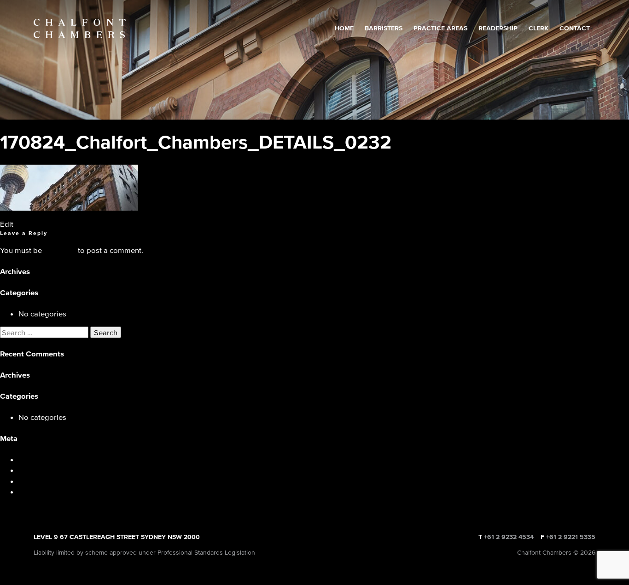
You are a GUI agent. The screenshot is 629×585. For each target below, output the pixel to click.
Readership (498, 28)
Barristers (383, 28)
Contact (574, 28)
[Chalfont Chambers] (80, 28)
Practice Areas (440, 28)
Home (344, 28)
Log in (29, 459)
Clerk (538, 28)
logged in (60, 250)
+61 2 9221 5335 (570, 536)
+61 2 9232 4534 (509, 536)
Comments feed (45, 480)
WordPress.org (44, 491)
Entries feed (38, 469)
